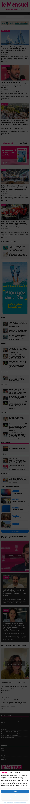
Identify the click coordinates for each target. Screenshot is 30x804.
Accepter (15, 791)
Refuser (15, 795)
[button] (28, 772)
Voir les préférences (15, 799)
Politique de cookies (8, 802)
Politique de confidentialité (20, 802)
